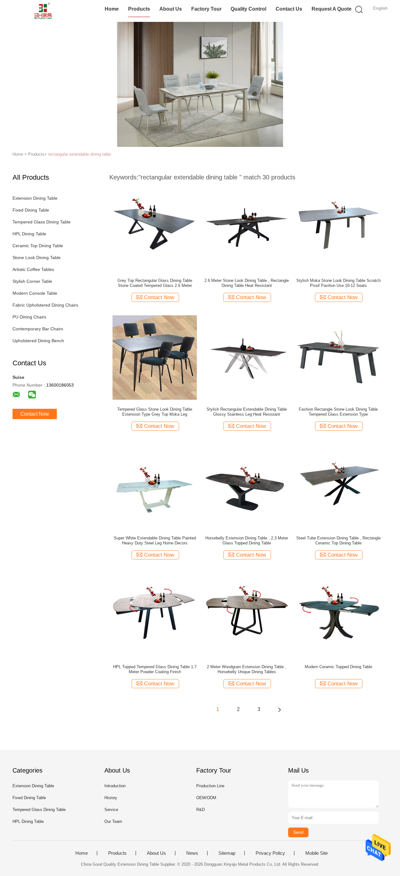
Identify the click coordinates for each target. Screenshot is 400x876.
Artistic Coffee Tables (33, 269)
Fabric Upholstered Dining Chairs (45, 305)
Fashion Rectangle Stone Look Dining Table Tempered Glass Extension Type (338, 412)
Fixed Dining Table (30, 210)
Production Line (210, 785)
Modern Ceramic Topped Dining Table (338, 666)
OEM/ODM (206, 797)
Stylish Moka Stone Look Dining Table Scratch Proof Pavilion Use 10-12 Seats (338, 283)
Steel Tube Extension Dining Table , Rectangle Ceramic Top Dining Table (338, 540)
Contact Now (34, 414)
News (192, 853)
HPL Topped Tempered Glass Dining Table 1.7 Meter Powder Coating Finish (155, 669)
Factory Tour (206, 9)
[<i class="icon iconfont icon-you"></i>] (279, 709)
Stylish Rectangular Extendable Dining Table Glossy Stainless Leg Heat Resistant (247, 412)
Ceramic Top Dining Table (37, 245)
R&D (200, 809)
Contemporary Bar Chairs (37, 328)
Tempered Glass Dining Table (41, 221)
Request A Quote (332, 9)
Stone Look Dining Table (36, 257)
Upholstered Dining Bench (38, 340)
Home (112, 9)
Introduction (115, 785)
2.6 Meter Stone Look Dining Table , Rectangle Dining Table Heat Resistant (246, 283)
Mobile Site (316, 853)
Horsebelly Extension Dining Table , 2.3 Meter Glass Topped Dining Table (246, 540)
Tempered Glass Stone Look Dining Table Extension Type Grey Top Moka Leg (154, 412)
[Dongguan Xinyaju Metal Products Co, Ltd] (42, 11)
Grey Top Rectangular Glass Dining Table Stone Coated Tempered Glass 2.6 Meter (155, 283)
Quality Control (248, 9)
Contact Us (289, 9)
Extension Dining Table (35, 198)
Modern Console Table (34, 293)
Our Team (113, 821)
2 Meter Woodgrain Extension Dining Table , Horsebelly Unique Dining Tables (246, 669)
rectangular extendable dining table (79, 154)
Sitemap (226, 853)
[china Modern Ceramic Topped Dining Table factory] (338, 615)
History (110, 797)
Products (139, 9)
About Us (170, 9)
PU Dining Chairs (29, 316)
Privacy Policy (270, 853)
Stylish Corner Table (32, 281)
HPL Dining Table (29, 233)
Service (111, 809)
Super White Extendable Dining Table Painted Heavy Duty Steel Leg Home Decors (155, 540)
